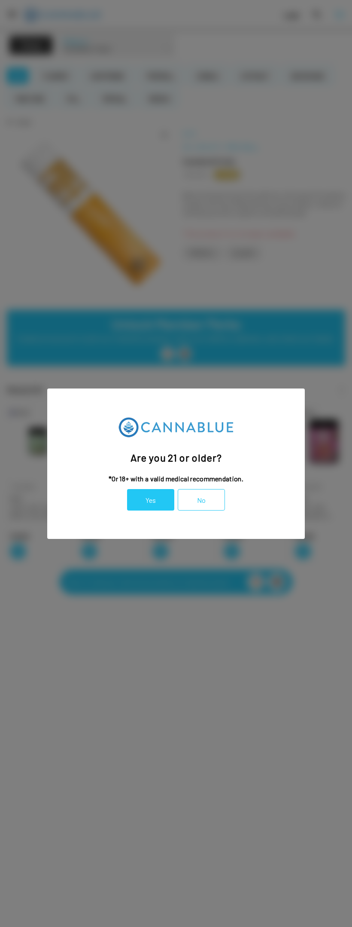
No (201, 500)
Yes (151, 500)
